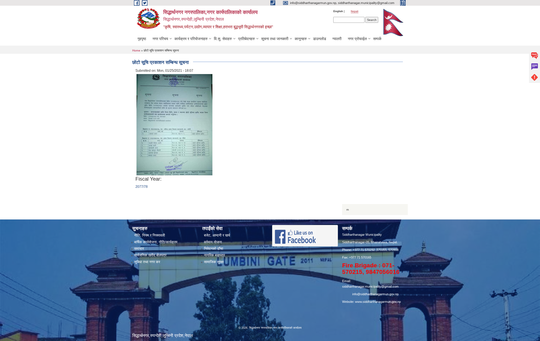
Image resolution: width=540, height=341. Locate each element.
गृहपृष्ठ (142, 39)
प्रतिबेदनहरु (246, 39)
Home (136, 50)
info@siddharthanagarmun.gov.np (375, 294)
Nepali (354, 11)
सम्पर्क (377, 39)
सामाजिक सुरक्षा (214, 262)
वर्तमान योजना (213, 242)
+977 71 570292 (364, 250)
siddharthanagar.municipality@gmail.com (370, 286)
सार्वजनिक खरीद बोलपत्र (150, 255)
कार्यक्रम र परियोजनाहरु (191, 39)
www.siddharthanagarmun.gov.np (378, 301)
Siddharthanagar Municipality (362, 234)
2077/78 (141, 186)
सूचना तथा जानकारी (274, 39)
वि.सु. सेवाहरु (223, 39)
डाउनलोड (319, 39)
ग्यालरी (337, 39)
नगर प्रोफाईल (357, 39)
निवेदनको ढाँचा (213, 249)
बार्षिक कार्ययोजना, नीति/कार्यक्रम (155, 242)
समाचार (139, 249)
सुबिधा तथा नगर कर (147, 262)
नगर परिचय (160, 39)
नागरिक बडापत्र (214, 255)
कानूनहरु (301, 39)
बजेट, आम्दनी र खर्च (217, 235)
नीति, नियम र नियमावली (149, 235)
